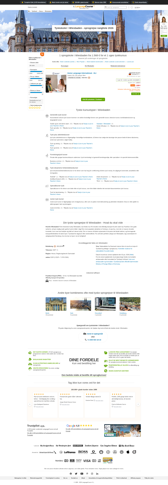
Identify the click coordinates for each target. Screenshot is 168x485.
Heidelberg (123, 313)
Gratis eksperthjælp (141, 2)
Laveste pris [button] (130, 61)
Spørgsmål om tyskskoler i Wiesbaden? (93, 325)
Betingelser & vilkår (20, 478)
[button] (132, 8)
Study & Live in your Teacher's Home (81, 177)
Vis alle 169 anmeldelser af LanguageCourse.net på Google (82, 430)
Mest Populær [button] (81, 61)
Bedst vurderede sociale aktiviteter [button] (115, 61)
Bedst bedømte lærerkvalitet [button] (95, 61)
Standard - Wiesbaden (104, 124)
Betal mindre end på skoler (60, 2)
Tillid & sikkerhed (121, 478)
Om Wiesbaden (89, 66)
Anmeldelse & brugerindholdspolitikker (100, 478)
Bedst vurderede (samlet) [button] (67, 61)
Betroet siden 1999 (100, 2)
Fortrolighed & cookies (53, 478)
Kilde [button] (131, 254)
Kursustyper (64, 66)
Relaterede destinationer (118, 66)
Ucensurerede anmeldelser (120, 2)
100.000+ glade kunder (81, 2)
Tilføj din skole (149, 478)
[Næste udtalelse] (138, 404)
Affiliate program (136, 478)
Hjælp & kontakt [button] (32, 7)
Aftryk (83, 478)
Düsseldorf (98, 313)
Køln (71, 313)
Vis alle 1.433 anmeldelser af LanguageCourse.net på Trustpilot (44, 434)
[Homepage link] (29, 11)
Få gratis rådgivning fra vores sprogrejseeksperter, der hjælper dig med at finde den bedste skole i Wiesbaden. (93, 328)
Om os (65, 478)
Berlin (47, 313)
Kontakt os (74, 478)
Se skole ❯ (135, 93)
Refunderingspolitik (36, 478)
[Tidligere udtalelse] (30, 404)
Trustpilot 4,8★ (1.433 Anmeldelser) (35, 2)
